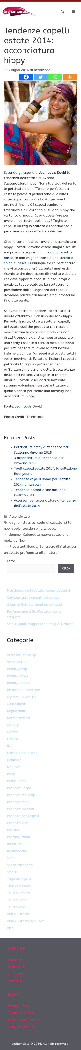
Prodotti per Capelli (23, 816)
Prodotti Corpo (19, 788)
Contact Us (16, 967)
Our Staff (15, 974)
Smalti (12, 872)
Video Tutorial (18, 914)
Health (12, 739)
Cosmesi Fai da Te (21, 697)
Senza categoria (20, 865)
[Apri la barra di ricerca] (62, 12)
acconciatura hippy (19, 396)
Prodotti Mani (18, 802)
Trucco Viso (16, 907)
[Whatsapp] (55, 77)
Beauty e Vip (17, 669)
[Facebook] (26, 77)
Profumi (13, 830)
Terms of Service (21, 1013)
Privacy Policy (19, 1006)
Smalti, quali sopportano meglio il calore (40, 624)
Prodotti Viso (17, 823)
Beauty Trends (18, 683)
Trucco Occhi (17, 900)
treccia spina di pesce (39, 528)
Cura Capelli (16, 704)
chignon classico (22, 523)
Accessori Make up (21, 655)
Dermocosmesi (18, 718)
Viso (10, 928)
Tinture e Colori (19, 886)
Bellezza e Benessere (23, 690)
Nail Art (13, 767)
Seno (11, 858)
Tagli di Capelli (19, 879)
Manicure (14, 760)
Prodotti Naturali (21, 809)
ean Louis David (29, 406)
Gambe (12, 732)
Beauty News (17, 676)
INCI (10, 746)
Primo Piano (17, 781)
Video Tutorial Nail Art (25, 921)
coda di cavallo (49, 523)
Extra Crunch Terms (23, 1020)
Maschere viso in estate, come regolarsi (38, 590)
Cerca (11, 561)
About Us (15, 960)
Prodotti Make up (21, 795)
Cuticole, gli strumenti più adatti (33, 597)
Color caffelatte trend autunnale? (35, 605)
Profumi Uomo (18, 837)
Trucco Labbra (18, 893)
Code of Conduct (21, 1027)
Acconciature (19, 516)
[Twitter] (41, 77)
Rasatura (14, 844)
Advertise (15, 981)
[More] (70, 77)
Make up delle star (22, 753)
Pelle (11, 774)
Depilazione (16, 711)
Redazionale (17, 851)
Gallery (13, 725)
